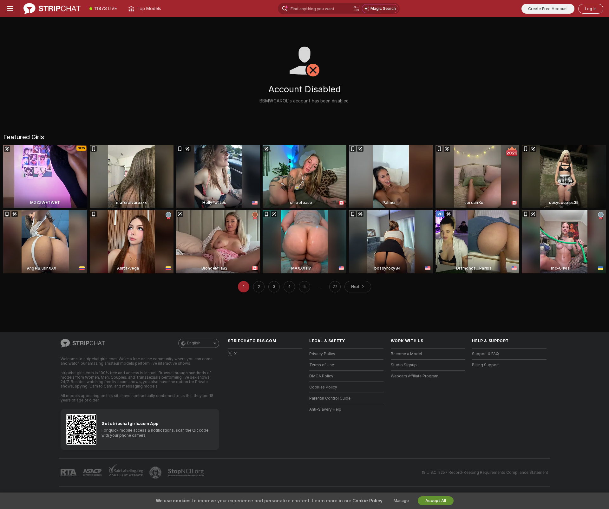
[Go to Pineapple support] (156, 473)
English (193, 343)
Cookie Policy (367, 500)
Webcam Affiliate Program (414, 376)
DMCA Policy (321, 376)
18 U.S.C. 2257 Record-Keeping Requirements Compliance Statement (485, 472)
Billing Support (485, 365)
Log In (591, 8)
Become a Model (406, 354)
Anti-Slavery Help (325, 409)
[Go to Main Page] (52, 8)
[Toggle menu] (10, 8)
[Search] (356, 8)
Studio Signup (404, 365)
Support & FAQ (485, 354)
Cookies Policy (323, 387)
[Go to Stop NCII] (186, 472)
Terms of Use (321, 365)
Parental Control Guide (329, 398)
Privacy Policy (322, 354)
